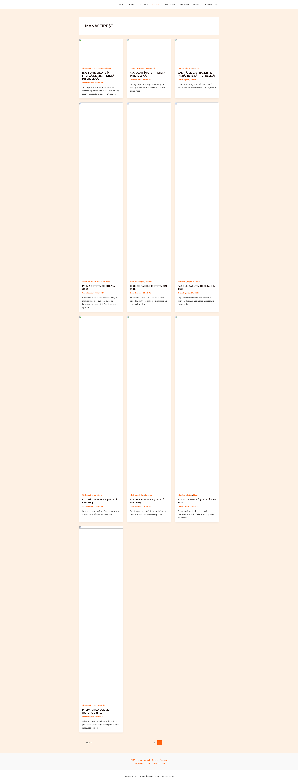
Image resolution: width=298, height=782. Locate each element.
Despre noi (184, 4)
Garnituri (133, 68)
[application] (147, 4)
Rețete (155, 4)
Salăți (154, 68)
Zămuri (99, 495)
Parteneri (170, 4)
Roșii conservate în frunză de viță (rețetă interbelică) (98, 75)
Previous (87, 742)
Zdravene (148, 281)
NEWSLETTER (211, 4)
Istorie (132, 4)
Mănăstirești (86, 68)
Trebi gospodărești (104, 68)
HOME (122, 4)
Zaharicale (106, 281)
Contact (197, 4)
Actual (142, 4)
